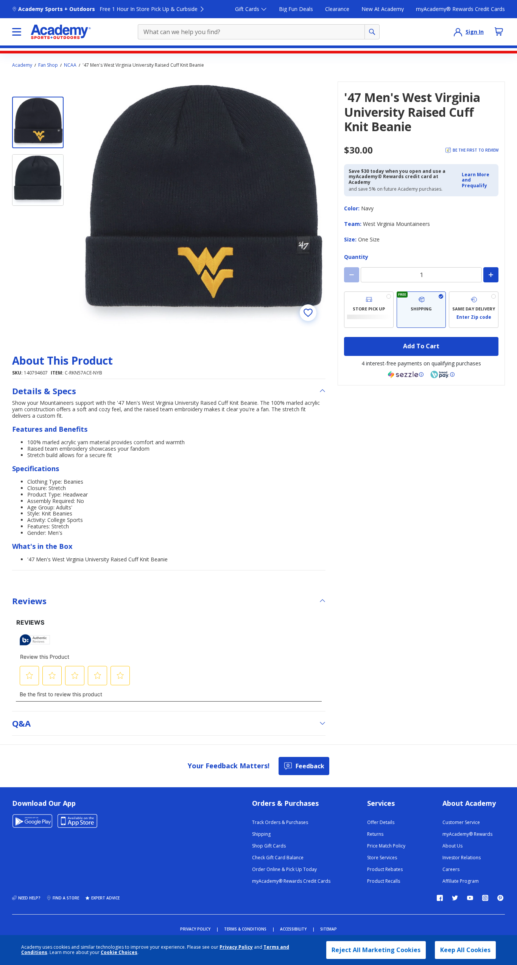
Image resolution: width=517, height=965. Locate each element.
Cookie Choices (119, 952)
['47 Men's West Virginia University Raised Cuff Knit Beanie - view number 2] (37, 180)
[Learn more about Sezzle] (406, 374)
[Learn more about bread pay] (442, 374)
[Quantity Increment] (490, 274)
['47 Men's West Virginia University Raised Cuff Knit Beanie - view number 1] (37, 122)
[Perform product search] (372, 31)
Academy (22, 65)
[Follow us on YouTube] (470, 897)
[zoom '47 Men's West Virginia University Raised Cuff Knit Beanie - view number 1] (201, 205)
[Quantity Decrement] (351, 274)
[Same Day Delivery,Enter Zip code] (473, 309)
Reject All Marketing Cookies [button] (376, 950)
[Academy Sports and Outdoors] (60, 31)
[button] (478, 180)
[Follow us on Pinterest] (500, 897)
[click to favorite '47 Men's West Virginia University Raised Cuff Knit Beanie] (308, 312)
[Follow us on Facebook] (439, 897)
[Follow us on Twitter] (454, 897)
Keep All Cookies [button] (465, 950)
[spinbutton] (421, 274)
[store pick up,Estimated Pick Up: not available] (368, 309)
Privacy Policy (236, 947)
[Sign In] (458, 32)
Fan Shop (48, 65)
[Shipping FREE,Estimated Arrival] (421, 309)
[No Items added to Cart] (499, 31)
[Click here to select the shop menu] (16, 32)
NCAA (70, 65)
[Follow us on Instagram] (485, 897)
